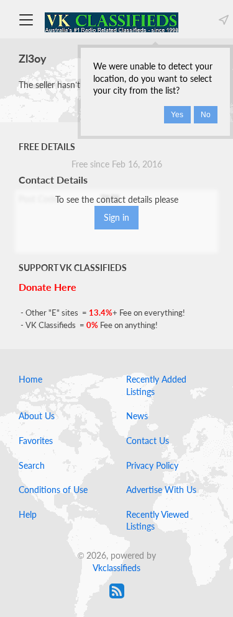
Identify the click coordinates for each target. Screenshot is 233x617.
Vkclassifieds (116, 567)
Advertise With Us (161, 489)
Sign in (116, 217)
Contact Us (147, 440)
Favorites (36, 440)
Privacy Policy (152, 465)
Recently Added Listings (156, 385)
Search (32, 465)
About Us (37, 416)
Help (28, 514)
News (137, 416)
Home (30, 379)
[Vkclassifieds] (111, 21)
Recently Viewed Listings (157, 520)
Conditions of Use (53, 489)
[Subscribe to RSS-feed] (116, 591)
